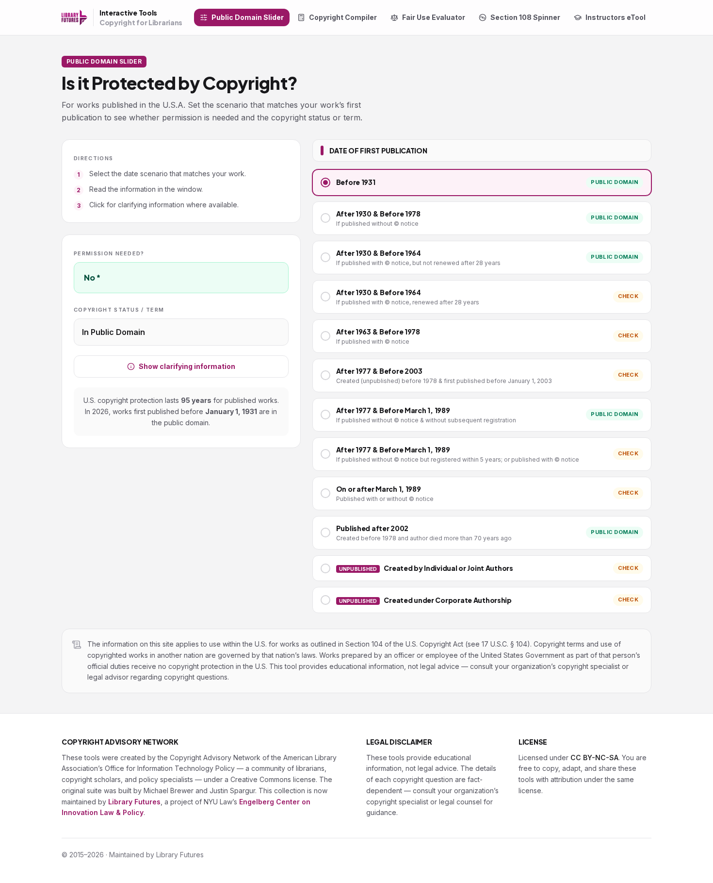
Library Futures (134, 802)
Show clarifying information (187, 366)
